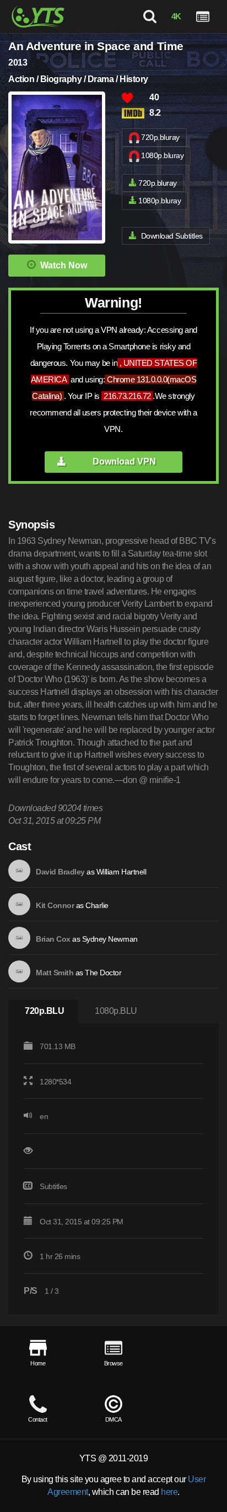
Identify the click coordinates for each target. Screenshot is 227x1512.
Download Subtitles (172, 235)
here (169, 1492)
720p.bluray (160, 137)
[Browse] (202, 16)
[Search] (150, 16)
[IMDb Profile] (19, 871)
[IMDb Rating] (135, 113)
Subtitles (53, 1186)
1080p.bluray (162, 155)
